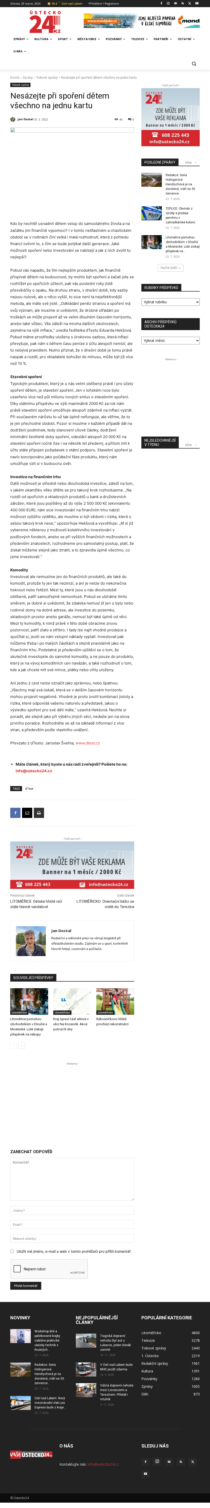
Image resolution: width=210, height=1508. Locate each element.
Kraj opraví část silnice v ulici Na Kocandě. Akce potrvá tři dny (71, 1024)
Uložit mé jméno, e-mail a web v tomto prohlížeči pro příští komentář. (74, 1251)
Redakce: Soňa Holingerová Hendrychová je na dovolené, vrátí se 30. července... (181, 184)
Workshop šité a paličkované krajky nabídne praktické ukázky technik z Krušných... (47, 1341)
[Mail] (175, 4)
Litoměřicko (19, 1012)
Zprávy (28, 77)
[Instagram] (168, 4)
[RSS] (183, 4)
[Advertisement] (72, 1102)
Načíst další (169, 268)
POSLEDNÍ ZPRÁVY (159, 162)
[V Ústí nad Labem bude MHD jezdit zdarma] (86, 1369)
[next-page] (21, 1045)
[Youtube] (197, 4)
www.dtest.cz (88, 743)
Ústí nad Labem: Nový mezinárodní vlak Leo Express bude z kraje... (50, 1402)
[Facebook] (161, 4)
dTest (29, 788)
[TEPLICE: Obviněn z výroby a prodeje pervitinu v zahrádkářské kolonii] (151, 213)
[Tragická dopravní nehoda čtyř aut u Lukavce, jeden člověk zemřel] (86, 1341)
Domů (14, 77)
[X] (190, 4)
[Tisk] (39, 813)
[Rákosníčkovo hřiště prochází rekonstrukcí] (115, 1001)
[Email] (27, 813)
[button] (194, 64)
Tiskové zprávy (47, 77)
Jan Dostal (25, 119)
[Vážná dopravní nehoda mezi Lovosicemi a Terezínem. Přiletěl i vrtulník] (86, 1390)
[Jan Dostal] (13, 119)
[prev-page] (13, 1045)
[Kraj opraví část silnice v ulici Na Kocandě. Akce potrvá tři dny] (72, 1001)
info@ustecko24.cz (34, 770)
